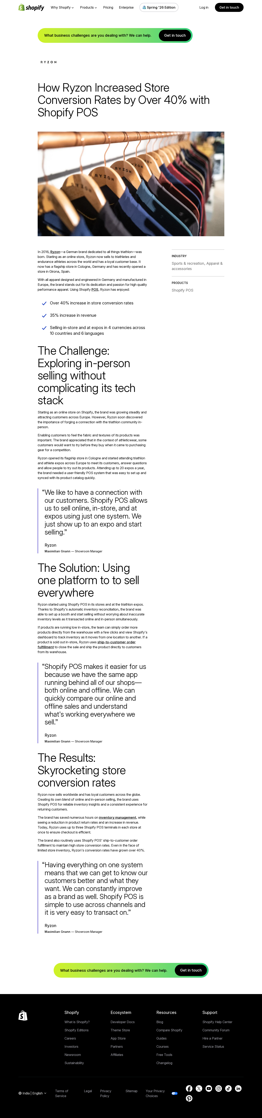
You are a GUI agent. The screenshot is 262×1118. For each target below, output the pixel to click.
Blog (159, 1022)
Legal (88, 1091)
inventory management (117, 817)
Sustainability (74, 1063)
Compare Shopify (169, 1030)
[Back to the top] (22, 1015)
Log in (203, 7)
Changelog (164, 1063)
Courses (162, 1046)
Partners (117, 1046)
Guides (161, 1038)
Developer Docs (123, 1022)
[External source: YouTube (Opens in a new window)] (209, 1088)
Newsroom (72, 1055)
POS (94, 289)
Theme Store (120, 1030)
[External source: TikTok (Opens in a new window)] (228, 1088)
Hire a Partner (212, 1038)
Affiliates (117, 1055)
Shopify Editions (76, 1030)
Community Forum (215, 1030)
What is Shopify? (77, 1022)
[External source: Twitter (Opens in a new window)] (199, 1088)
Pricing (108, 7)
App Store (118, 1038)
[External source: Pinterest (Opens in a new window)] (189, 1098)
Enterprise (126, 7)
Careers (70, 1038)
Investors (71, 1046)
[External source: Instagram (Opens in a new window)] (218, 1088)
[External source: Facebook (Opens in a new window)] (189, 1088)
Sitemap (131, 1091)
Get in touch (229, 7)
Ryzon (55, 252)
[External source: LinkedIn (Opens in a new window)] (238, 1088)
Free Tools (164, 1055)
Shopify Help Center (217, 1022)
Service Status (213, 1046)
